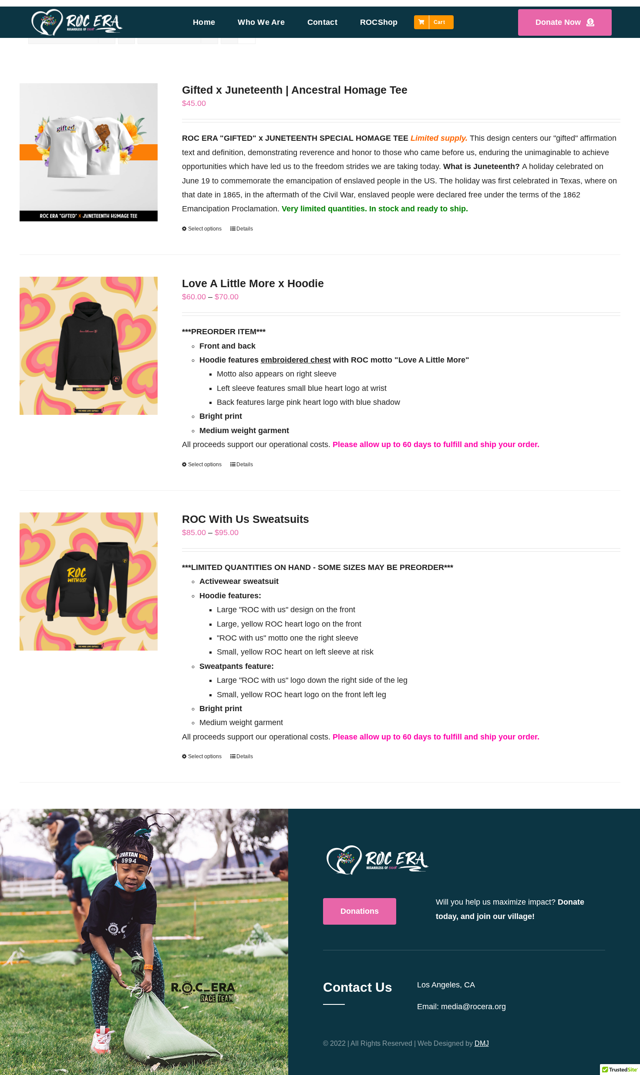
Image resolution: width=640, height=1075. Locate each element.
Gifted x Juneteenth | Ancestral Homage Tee (295, 90)
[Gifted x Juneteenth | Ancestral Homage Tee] (89, 152)
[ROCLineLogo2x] (77, 11)
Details (244, 229)
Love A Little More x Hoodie (253, 283)
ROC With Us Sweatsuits (245, 519)
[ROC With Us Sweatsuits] (89, 581)
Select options (205, 229)
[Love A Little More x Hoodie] (89, 346)
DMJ (482, 1043)
